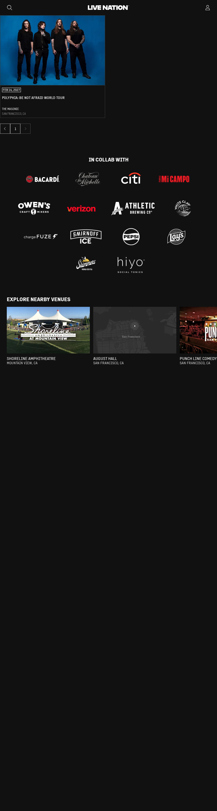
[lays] (176, 236)
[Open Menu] (207, 7)
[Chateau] (88, 179)
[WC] (183, 208)
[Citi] (131, 179)
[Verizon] (81, 208)
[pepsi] (131, 236)
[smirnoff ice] (86, 236)
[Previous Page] (5, 129)
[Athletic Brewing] (133, 208)
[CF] (41, 236)
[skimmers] (86, 264)
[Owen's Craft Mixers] (34, 208)
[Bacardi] (43, 179)
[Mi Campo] (174, 179)
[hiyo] (131, 264)
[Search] (10, 7)
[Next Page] (25, 129)
